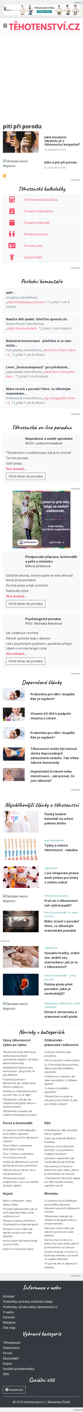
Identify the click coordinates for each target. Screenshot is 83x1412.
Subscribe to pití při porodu (4, 175)
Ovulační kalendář (37, 223)
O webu (8, 1312)
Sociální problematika (18, 1369)
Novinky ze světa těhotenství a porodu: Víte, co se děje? (20, 1093)
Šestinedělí (11, 1358)
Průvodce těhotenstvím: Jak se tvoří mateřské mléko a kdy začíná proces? (20, 1212)
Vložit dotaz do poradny (25, 476)
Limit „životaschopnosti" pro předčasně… (38, 367)
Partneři (9, 1317)
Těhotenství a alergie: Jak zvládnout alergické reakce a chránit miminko (19, 1103)
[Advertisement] (41, 80)
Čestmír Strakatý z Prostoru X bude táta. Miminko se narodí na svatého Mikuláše (61, 1255)
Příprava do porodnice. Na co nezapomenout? (19, 1171)
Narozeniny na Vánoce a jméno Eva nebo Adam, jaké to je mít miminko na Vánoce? (61, 1170)
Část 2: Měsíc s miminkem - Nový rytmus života (18, 1147)
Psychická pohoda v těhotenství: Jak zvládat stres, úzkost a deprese (19, 1083)
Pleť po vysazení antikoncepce (62, 1060)
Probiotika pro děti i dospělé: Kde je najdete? (60, 1132)
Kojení (7, 1363)
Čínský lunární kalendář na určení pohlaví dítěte (58, 818)
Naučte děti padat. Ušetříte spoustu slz (36, 319)
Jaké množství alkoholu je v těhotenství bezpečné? (62, 141)
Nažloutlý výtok (17, 591)
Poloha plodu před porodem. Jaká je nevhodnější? (58, 989)
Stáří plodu (14, 463)
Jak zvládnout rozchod (22, 633)
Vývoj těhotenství (54, 840)
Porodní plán (33, 246)
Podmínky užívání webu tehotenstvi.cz (30, 1307)
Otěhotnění (11, 1348)
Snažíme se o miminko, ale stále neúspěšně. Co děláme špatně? (60, 1080)
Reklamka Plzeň (58, 1402)
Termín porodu (17, 458)
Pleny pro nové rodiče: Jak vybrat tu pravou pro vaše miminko (18, 1232)
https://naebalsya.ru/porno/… (27, 302)
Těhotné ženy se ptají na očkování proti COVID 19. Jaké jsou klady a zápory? (61, 1100)
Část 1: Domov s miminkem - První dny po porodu (19, 1155)
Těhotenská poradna (56, 895)
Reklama (9, 1322)
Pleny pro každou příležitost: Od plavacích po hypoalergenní (20, 1222)
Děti (6, 1374)
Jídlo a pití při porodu (60, 162)
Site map (9, 1328)
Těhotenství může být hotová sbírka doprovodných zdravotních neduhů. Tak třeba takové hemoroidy (20, 1057)
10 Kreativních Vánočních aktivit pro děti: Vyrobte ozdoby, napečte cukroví (62, 1181)
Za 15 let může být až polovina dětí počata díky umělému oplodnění (61, 1068)
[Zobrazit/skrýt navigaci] (5, 25)
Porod (7, 1353)
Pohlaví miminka (35, 234)
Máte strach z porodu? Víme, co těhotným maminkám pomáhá (61, 926)
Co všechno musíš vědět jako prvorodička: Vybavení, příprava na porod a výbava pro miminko (20, 1135)
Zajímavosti (50, 868)
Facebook (15, 1390)
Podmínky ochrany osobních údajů (28, 1301)
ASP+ (10, 293)
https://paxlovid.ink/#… (23, 328)
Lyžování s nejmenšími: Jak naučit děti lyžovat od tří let (59, 1160)
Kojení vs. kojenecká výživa (18, 1249)
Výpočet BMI (33, 257)
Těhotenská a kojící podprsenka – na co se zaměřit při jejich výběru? (20, 1181)
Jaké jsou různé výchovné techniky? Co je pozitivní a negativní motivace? (59, 1150)
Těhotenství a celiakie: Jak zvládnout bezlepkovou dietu (20, 1112)
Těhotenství (11, 1343)
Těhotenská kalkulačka (41, 200)
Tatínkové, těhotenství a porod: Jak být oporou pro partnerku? (20, 1163)
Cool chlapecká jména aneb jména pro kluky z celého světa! (61, 877)
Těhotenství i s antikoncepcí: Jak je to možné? (38, 453)
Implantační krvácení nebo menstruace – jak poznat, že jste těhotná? (52, 776)
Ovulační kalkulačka (38, 211)
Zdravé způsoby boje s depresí (28, 638)
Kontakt (8, 1296)
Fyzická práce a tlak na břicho (27, 585)
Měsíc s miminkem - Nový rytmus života (17, 1202)
